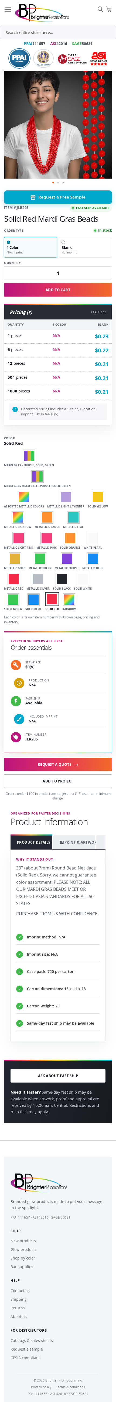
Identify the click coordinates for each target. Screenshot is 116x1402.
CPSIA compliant (25, 1357)
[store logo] (42, 13)
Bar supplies (22, 1266)
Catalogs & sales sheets (32, 1340)
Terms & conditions (70, 1387)
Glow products (24, 1249)
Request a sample (27, 1349)
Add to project (58, 781)
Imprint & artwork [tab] (77, 842)
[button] (53, 183)
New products (23, 1240)
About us (19, 1316)
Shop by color (23, 1258)
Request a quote (58, 764)
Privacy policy (41, 1387)
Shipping (19, 1299)
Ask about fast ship (58, 1075)
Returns (18, 1307)
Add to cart (58, 289)
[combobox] (58, 32)
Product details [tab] (33, 842)
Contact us (20, 1290)
